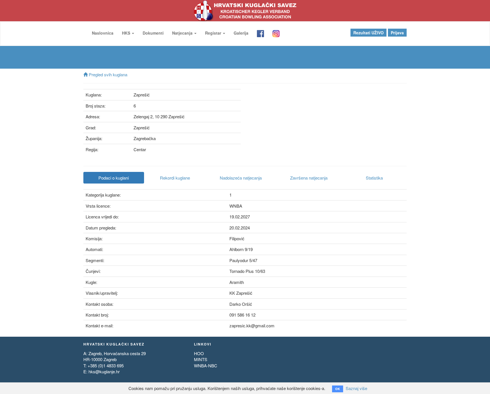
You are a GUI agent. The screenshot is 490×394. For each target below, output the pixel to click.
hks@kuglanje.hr (104, 371)
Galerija (241, 33)
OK (337, 389)
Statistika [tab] (374, 178)
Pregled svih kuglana (107, 74)
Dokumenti (153, 33)
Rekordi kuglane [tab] (175, 178)
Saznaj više (356, 388)
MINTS (200, 359)
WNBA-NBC (205, 365)
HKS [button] (126, 33)
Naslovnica (102, 33)
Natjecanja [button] (183, 33)
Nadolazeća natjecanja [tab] (241, 178)
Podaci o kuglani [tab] (113, 178)
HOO (199, 353)
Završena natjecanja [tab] (309, 178)
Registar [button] (213, 33)
